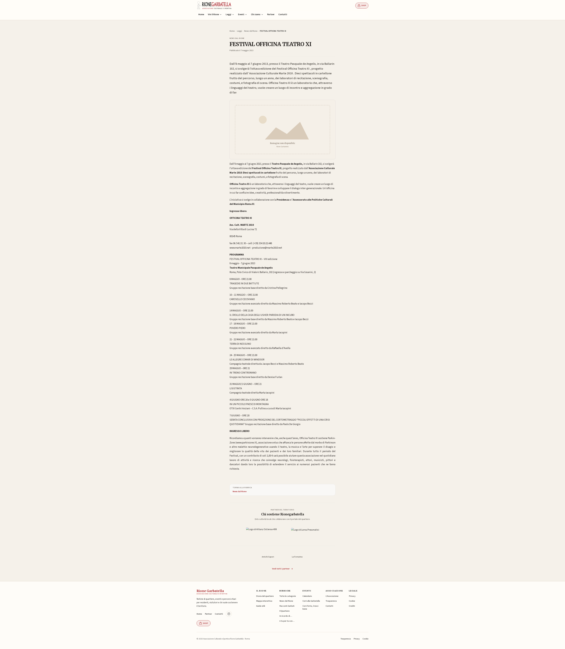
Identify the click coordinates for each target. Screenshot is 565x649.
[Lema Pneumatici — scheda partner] (305, 532)
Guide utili (260, 605)
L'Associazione (332, 596)
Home (201, 14)
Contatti (282, 14)
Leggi (239, 31)
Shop (363, 5)
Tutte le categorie (287, 596)
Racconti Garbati (286, 605)
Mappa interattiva (264, 600)
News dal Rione (250, 31)
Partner (271, 14)
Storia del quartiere (265, 596)
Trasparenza (331, 600)
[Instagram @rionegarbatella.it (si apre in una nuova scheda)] (229, 614)
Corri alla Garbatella (311, 600)
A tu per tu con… (287, 621)
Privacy (352, 596)
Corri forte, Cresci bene (310, 607)
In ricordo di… (285, 616)
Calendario (307, 596)
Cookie (352, 600)
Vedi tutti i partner (281, 568)
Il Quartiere (284, 611)
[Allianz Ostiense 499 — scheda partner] (261, 532)
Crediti (352, 605)
